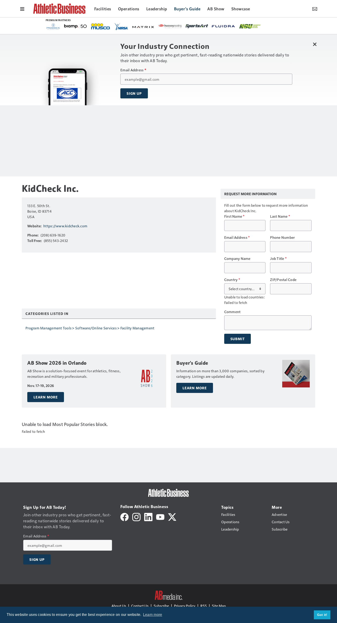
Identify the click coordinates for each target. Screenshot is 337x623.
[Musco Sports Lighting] (101, 26)
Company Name (237, 258)
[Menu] (22, 8)
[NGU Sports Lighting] (249, 26)
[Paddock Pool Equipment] (53, 26)
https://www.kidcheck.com (65, 225)
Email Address (133, 70)
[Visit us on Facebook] (124, 516)
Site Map (219, 605)
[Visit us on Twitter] (172, 516)
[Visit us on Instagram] (136, 516)
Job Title (278, 258)
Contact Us (140, 605)
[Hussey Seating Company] (170, 26)
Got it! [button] (322, 615)
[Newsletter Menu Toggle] (315, 8)
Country (232, 279)
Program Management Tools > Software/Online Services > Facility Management (89, 327)
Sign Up (134, 93)
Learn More (45, 397)
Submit (237, 339)
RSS (203, 605)
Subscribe (161, 605)
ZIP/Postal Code (283, 279)
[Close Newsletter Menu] (315, 44)
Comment (232, 312)
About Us (118, 605)
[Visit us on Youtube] (160, 516)
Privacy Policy (184, 605)
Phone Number (282, 237)
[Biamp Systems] (75, 26)
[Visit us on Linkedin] (148, 516)
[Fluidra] (223, 26)
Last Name (280, 216)
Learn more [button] (152, 615)
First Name (234, 216)
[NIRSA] (121, 26)
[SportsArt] (196, 26)
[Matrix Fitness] (143, 26)
